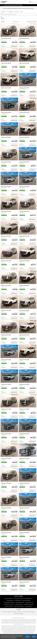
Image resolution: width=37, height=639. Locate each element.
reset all (21, 11)
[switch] (35, 2)
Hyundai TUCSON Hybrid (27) (19, 606)
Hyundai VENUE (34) (28, 606)
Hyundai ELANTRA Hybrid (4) (18, 598)
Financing (32, 611)
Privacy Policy (16, 613)
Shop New (4, 611)
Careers (28, 611)
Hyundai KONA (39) (18, 600)
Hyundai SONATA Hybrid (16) (28, 604)
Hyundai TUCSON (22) (9, 606)
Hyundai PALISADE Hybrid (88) (9, 602)
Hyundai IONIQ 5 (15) (10, 600)
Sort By (28, 21)
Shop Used (9, 611)
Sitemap (21, 613)
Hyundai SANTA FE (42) (29, 602)
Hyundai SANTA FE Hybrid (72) (9, 604)
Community (24, 611)
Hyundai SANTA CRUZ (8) (19, 602)
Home (2, 5)
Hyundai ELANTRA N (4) (28, 598)
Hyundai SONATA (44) (19, 604)
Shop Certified (14, 611)
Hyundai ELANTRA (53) (8, 598)
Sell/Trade (19, 611)
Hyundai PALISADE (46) (26, 600)
